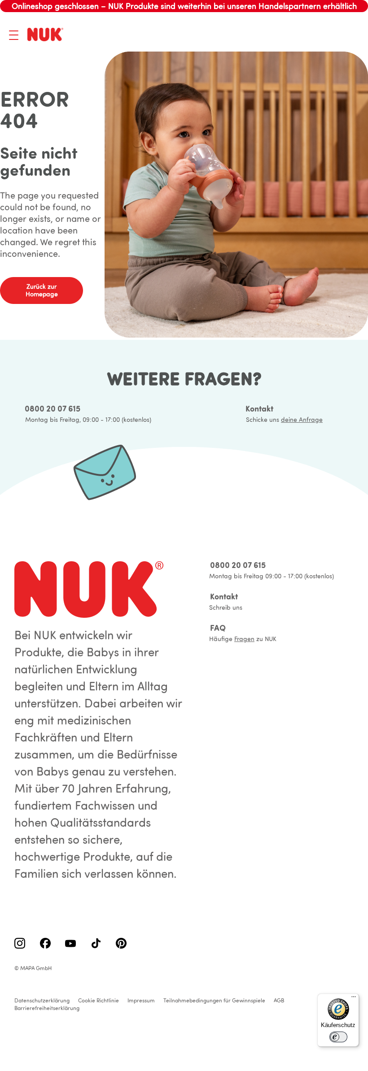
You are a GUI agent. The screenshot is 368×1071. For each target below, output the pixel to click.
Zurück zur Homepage (42, 290)
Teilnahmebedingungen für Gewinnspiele (214, 1000)
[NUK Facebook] (45, 944)
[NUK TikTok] (96, 944)
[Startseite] (46, 35)
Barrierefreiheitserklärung (46, 1008)
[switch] (338, 1037)
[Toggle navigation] (13, 35)
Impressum (141, 1000)
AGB (279, 1000)
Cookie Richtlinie (98, 1000)
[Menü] (353, 998)
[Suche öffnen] (307, 35)
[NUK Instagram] (19, 944)
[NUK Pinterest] (121, 944)
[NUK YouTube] (70, 944)
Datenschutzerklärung (42, 1000)
